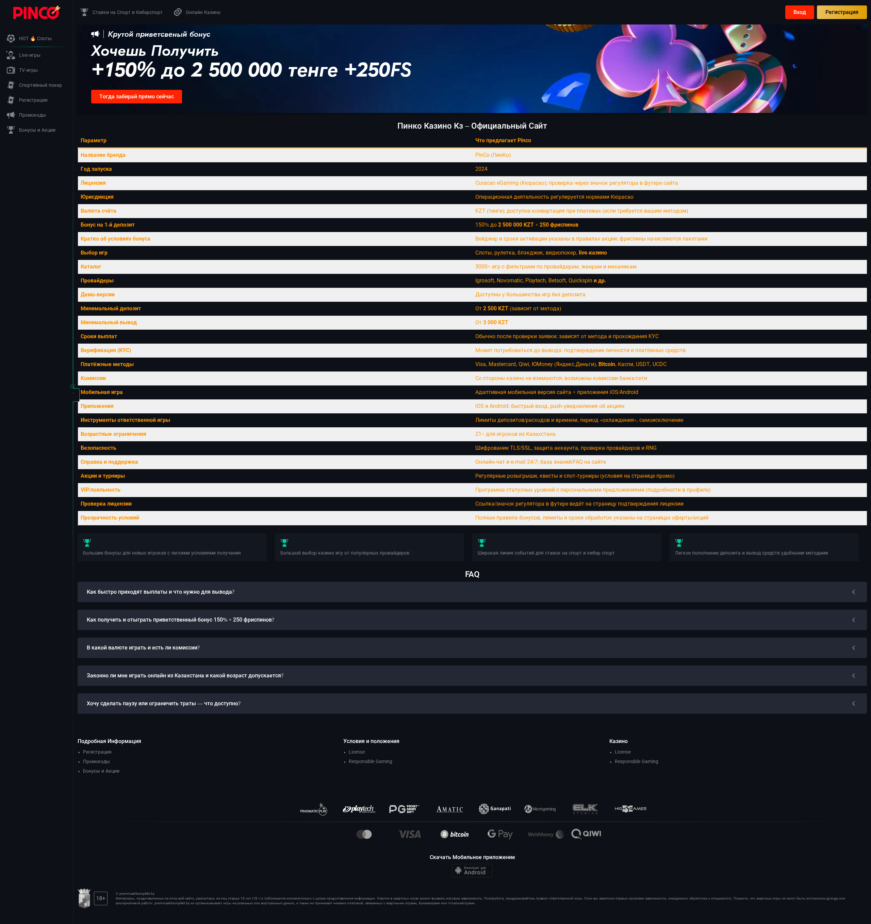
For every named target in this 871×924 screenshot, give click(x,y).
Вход (799, 12)
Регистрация (841, 12)
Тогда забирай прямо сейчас (136, 96)
